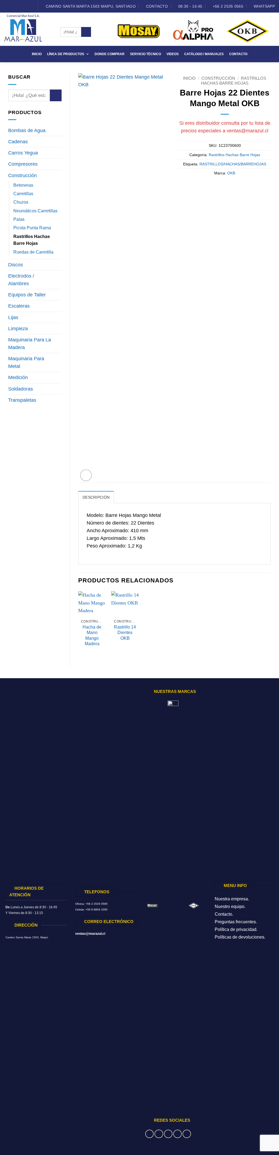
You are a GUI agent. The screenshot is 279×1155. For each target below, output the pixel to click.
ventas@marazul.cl (247, 130)
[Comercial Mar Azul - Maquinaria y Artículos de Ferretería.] (28, 29)
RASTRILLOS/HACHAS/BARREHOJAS (232, 164)
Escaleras (19, 306)
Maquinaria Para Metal (26, 362)
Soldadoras (20, 389)
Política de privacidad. (236, 929)
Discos (15, 264)
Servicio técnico (145, 54)
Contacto (238, 54)
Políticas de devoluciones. (240, 937)
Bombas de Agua (27, 130)
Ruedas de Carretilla (33, 252)
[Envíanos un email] (18, 6)
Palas (19, 219)
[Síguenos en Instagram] (12, 6)
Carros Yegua (23, 153)
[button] (86, 475)
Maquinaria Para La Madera (29, 343)
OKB (231, 173)
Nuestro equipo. (230, 906)
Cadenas (18, 141)
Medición (18, 377)
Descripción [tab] (96, 497)
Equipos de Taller (27, 294)
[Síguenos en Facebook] (7, 6)
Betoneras (23, 185)
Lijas (13, 317)
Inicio (37, 54)
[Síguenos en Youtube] (30, 6)
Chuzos (20, 202)
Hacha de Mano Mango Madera (92, 635)
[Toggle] (58, 130)
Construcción (22, 175)
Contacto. (224, 914)
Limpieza (18, 328)
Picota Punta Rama (32, 227)
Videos (172, 54)
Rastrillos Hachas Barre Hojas (31, 240)
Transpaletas (22, 400)
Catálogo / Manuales (204, 54)
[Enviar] (86, 32)
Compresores (23, 164)
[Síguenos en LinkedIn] (24, 6)
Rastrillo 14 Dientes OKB (125, 633)
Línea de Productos (65, 54)
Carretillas (23, 193)
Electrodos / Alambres (21, 279)
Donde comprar (110, 54)
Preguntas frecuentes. (236, 921)
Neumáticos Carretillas (35, 211)
